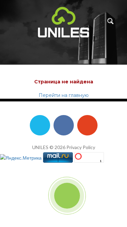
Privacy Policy (80, 147)
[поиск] (110, 21)
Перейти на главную (64, 95)
